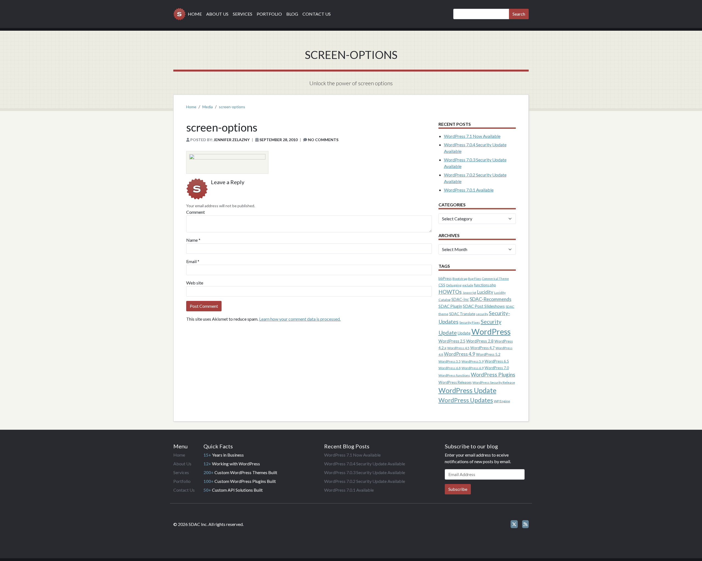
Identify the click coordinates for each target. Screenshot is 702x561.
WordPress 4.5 (458, 348)
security (482, 314)
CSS (441, 285)
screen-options (232, 106)
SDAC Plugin (450, 306)
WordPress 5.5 (449, 361)
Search (519, 13)
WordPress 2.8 (480, 340)
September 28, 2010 (278, 139)
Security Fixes (469, 322)
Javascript (469, 292)
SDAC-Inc (460, 299)
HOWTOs (450, 292)
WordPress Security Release (493, 382)
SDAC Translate (462, 314)
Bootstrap (459, 279)
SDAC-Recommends (490, 299)
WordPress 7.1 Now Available (472, 136)
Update (464, 333)
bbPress (445, 278)
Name (192, 240)
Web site (194, 282)
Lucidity (485, 292)
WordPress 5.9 (473, 361)
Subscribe (457, 489)
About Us (217, 13)
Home (195, 13)
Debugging (454, 285)
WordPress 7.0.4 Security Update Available (364, 463)
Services (242, 13)
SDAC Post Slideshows (484, 306)
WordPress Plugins (493, 374)
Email (191, 261)
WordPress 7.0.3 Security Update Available (364, 472)
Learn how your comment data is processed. (300, 318)
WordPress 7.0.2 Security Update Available (364, 481)
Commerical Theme (495, 278)
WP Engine (502, 401)
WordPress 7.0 (497, 368)
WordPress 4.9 (459, 354)
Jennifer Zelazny (232, 139)
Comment (195, 212)
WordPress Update (467, 390)
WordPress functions (454, 375)
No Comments (323, 139)
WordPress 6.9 (473, 368)
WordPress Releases (455, 382)
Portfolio (269, 13)
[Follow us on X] (514, 524)
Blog (292, 13)
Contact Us (316, 13)
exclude (467, 285)
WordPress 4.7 (482, 348)
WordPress (491, 331)
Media (207, 106)
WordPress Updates (465, 400)
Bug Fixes (474, 278)
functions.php (485, 285)
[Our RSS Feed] (525, 524)
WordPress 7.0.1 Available (469, 189)
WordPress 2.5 (451, 341)
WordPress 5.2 (488, 354)
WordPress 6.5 (497, 361)
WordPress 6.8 (449, 368)
